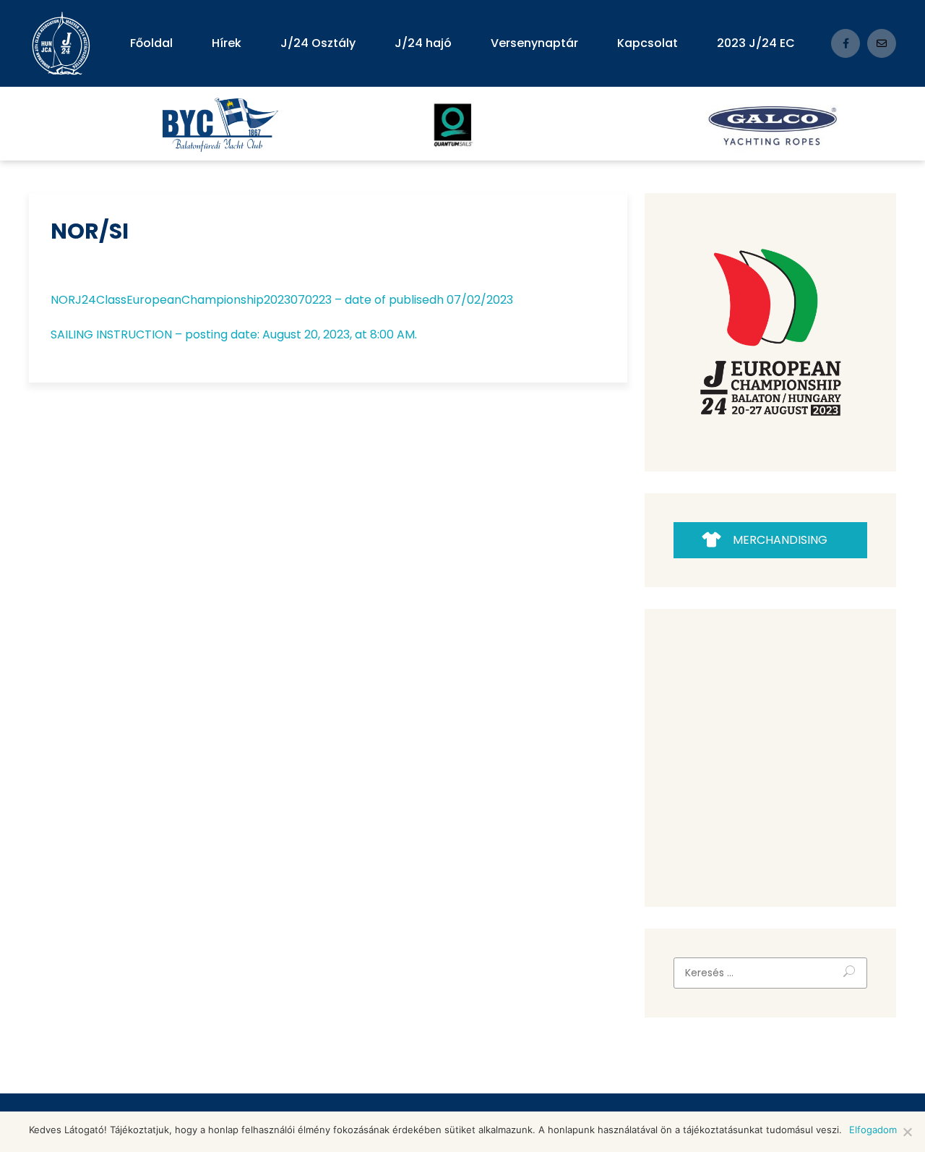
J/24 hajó (423, 43)
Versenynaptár (534, 43)
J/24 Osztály (318, 43)
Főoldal (151, 43)
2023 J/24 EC (756, 43)
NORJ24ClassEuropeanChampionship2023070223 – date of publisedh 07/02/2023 (282, 299)
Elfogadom (873, 1129)
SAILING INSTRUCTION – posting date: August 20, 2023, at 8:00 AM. (234, 334)
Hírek (226, 43)
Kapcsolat (647, 43)
